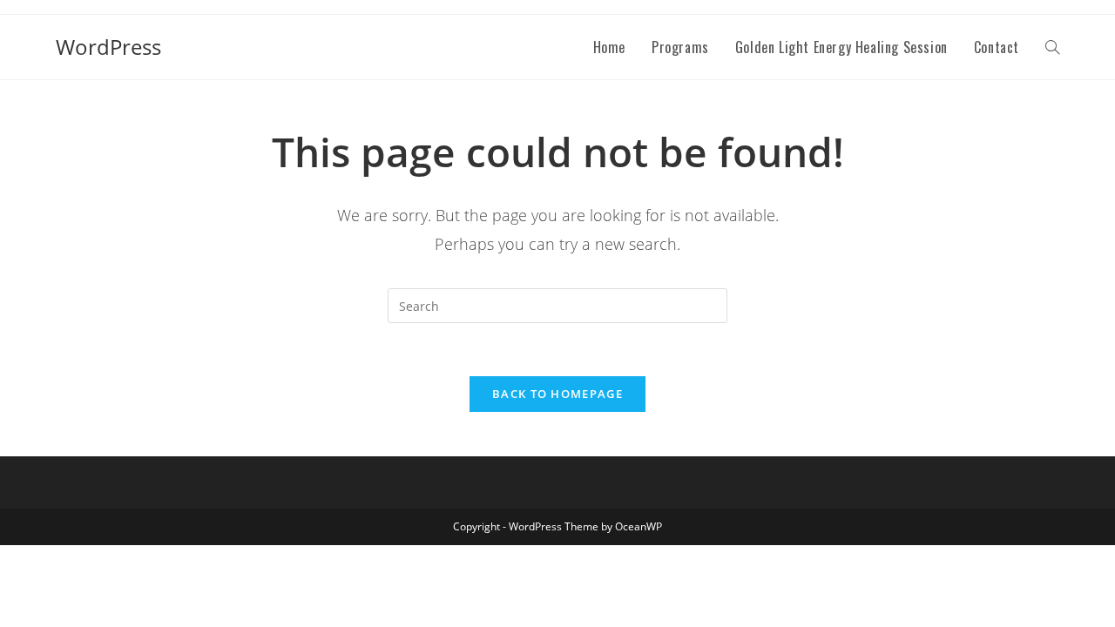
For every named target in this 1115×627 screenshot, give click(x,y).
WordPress (108, 46)
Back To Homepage (557, 393)
